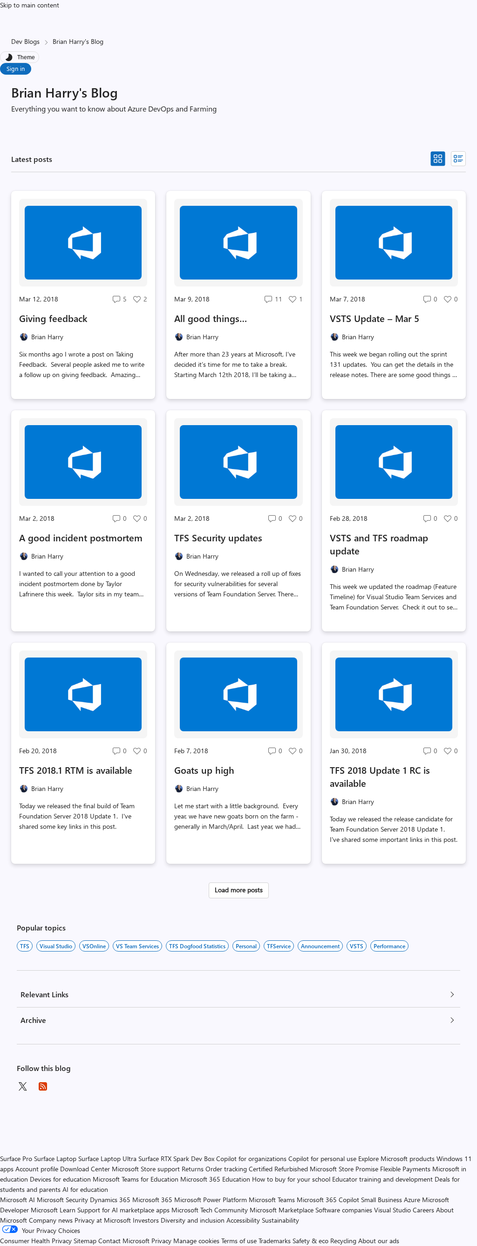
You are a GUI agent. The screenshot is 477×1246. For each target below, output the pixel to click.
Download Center (85, 1168)
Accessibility (243, 1220)
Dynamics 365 (110, 1199)
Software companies (343, 1209)
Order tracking (226, 1168)
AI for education (85, 1189)
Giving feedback (53, 318)
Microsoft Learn (53, 1209)
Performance (389, 946)
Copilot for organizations (251, 1158)
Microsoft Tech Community (209, 1209)
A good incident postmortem (81, 537)
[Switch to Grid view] (437, 158)
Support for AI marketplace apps (123, 1209)
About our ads (378, 1240)
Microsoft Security (62, 1199)
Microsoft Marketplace (281, 1209)
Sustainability (280, 1220)
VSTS (356, 946)
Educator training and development (382, 1179)
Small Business (381, 1199)
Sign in (16, 68)
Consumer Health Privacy (36, 1240)
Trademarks (275, 1240)
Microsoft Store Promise (344, 1168)
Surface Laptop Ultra (107, 1158)
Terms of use (239, 1240)
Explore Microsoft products (396, 1158)
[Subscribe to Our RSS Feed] (42, 1086)
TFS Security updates (218, 537)
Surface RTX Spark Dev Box (176, 1158)
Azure (412, 1199)
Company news (51, 1220)
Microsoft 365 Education (215, 1179)
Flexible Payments (405, 1168)
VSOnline (94, 946)
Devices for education (60, 1179)
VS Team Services (137, 946)
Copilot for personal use (322, 1158)
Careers (423, 1209)
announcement (320, 946)
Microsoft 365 (152, 1199)
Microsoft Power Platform (210, 1199)
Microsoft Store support (146, 1168)
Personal (246, 946)
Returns (193, 1168)
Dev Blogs (25, 41)
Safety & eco (310, 1240)
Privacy (162, 1240)
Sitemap (85, 1240)
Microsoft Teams (272, 1199)
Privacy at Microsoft (103, 1220)
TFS (24, 946)
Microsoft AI (17, 1199)
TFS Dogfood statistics (197, 946)
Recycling (343, 1240)
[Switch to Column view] (458, 158)
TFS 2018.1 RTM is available (75, 769)
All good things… (210, 318)
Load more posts (239, 889)
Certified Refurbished (278, 1168)
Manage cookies (196, 1240)
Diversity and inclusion (193, 1220)
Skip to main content (29, 4)
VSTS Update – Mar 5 (374, 318)
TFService (279, 946)
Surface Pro (16, 1158)
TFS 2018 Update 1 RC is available (380, 776)
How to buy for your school (291, 1179)
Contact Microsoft (124, 1240)
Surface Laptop (55, 1158)
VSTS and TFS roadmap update (379, 544)
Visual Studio (56, 946)
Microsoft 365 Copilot (328, 1199)
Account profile (36, 1168)
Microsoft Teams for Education (135, 1179)
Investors (146, 1220)
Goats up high (204, 769)
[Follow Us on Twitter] (22, 1086)
